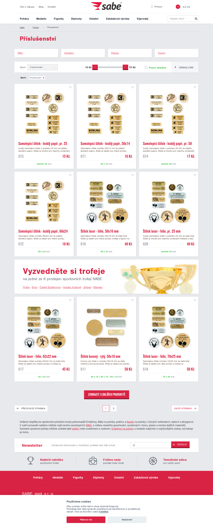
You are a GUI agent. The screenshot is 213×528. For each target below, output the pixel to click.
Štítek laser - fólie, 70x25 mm (162, 356)
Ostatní (93, 18)
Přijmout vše (86, 519)
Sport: (23, 67)
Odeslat (182, 444)
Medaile (41, 18)
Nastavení (127, 519)
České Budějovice (50, 287)
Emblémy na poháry (122, 428)
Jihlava (87, 287)
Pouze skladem (157, 67)
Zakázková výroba (117, 18)
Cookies (103, 511)
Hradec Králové (72, 287)
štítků (89, 425)
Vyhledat (196, 18)
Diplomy (76, 18)
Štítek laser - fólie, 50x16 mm (100, 231)
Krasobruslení (35, 77)
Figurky (59, 18)
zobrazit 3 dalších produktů (106, 394)
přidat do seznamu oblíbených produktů (70, 87)
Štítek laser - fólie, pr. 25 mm (162, 231)
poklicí (75, 428)
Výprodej (142, 18)
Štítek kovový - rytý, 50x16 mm (100, 356)
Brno (34, 287)
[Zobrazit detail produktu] (44, 113)
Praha (26, 287)
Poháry (24, 18)
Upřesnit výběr (186, 67)
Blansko (98, 287)
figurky (130, 421)
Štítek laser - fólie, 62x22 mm (37, 356)
